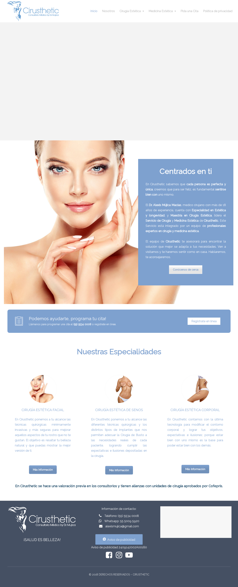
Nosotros (108, 11)
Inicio (93, 11)
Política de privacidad (217, 11)
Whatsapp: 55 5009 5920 (121, 521)
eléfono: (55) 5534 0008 (122, 516)
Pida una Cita (189, 11)
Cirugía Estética (130, 11)
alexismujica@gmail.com (122, 526)
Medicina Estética (161, 11)
